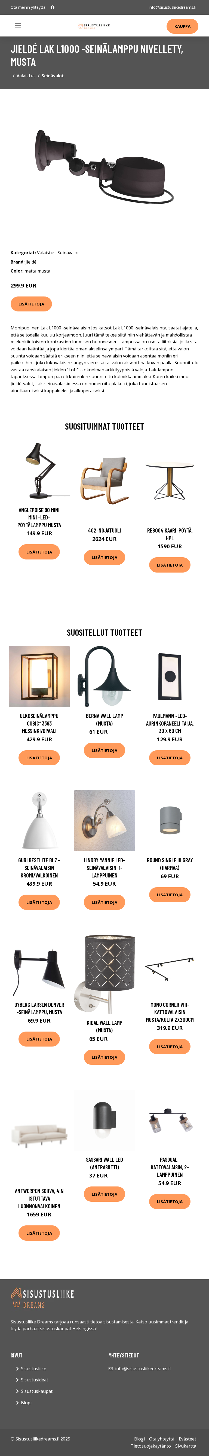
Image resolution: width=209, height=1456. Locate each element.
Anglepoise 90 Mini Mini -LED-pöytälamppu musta (39, 517)
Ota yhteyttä (161, 1439)
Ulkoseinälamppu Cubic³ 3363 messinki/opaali (39, 723)
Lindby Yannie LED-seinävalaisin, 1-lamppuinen (104, 867)
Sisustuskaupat (37, 1391)
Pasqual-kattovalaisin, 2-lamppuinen (170, 1167)
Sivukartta (185, 1446)
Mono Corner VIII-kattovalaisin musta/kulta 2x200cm (170, 1012)
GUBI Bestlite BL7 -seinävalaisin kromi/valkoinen (39, 867)
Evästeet (187, 1439)
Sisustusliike (33, 1369)
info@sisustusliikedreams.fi (172, 7)
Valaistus (26, 76)
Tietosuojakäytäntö (151, 1446)
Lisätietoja (31, 304)
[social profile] (52, 7)
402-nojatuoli (104, 530)
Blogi (26, 1403)
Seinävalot (53, 76)
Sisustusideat (34, 1380)
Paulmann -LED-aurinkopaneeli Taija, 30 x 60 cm (170, 723)
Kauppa (182, 26)
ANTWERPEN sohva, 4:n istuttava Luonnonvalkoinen (39, 1198)
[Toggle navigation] (18, 25)
